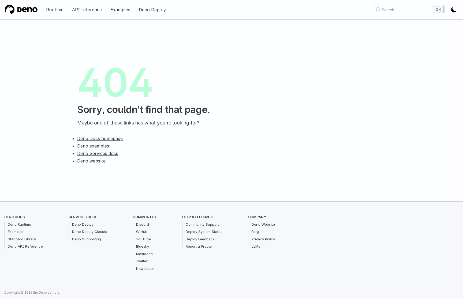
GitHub (141, 231)
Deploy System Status (204, 231)
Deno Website (263, 224)
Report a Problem (200, 246)
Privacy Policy (263, 239)
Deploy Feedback (200, 239)
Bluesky (142, 246)
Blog (255, 231)
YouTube (143, 239)
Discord (142, 224)
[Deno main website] (21, 9)
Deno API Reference (25, 246)
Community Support (202, 224)
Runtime (55, 9)
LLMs (256, 246)
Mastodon (144, 254)
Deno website (91, 161)
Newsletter (145, 268)
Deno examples (93, 146)
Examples (120, 9)
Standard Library (22, 239)
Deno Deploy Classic (89, 231)
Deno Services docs (97, 153)
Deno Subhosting (86, 239)
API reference (87, 9)
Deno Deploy (152, 9)
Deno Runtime (19, 224)
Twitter (142, 261)
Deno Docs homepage (100, 138)
